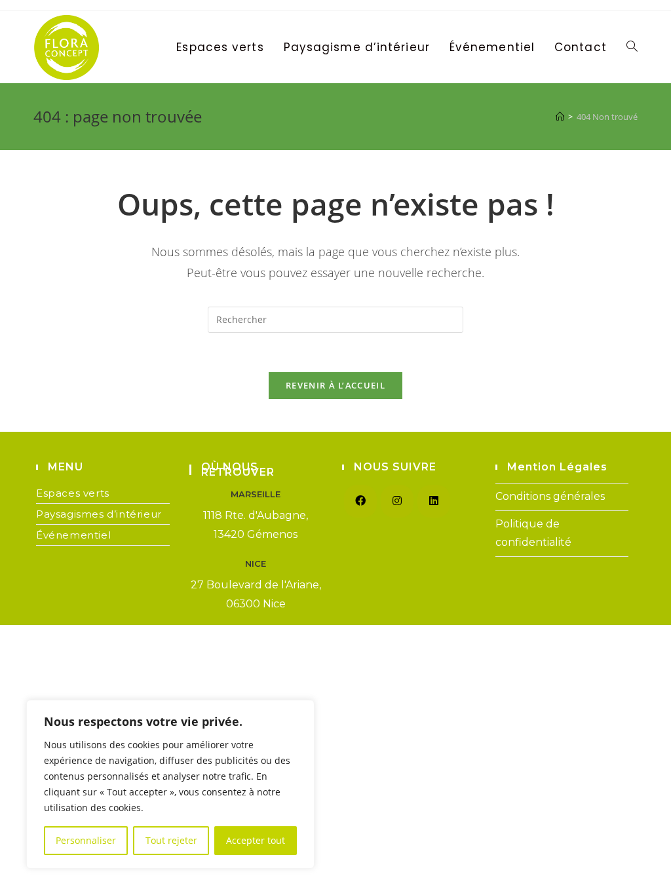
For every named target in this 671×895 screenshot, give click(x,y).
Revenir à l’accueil (335, 385)
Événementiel (73, 535)
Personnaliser (86, 840)
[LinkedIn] (433, 501)
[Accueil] (560, 117)
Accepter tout (255, 840)
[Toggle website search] (632, 47)
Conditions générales (550, 496)
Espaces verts (72, 493)
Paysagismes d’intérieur (99, 514)
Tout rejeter (171, 840)
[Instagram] (397, 501)
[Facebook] (360, 501)
